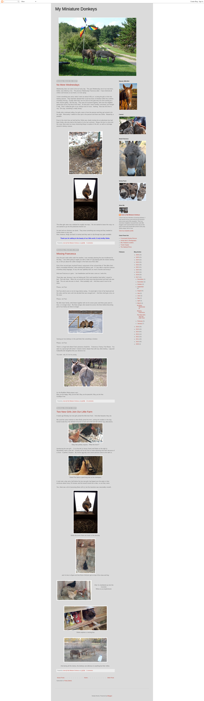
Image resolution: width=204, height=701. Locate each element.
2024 (137, 260)
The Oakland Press (126, 247)
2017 (137, 277)
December (140, 279)
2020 (137, 270)
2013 (137, 334)
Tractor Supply (125, 245)
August (139, 291)
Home (86, 677)
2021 (137, 267)
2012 (137, 336)
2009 (137, 344)
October (139, 284)
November (140, 282)
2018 (137, 274)
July (138, 293)
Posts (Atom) (68, 680)
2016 (137, 326)
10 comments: (90, 401)
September (140, 286)
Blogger (110, 696)
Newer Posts (60, 677)
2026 (137, 255)
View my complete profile (126, 231)
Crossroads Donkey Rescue (129, 238)
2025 (137, 257)
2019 (137, 272)
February (140, 321)
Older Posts (110, 677)
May (138, 298)
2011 (137, 339)
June (139, 296)
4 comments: (89, 243)
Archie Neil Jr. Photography (128, 240)
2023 (137, 262)
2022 (137, 265)
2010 (137, 341)
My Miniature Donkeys (76, 9)
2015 (137, 329)
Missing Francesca (66, 253)
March (139, 303)
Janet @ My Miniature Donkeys (130, 215)
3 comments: (89, 670)
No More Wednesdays (68, 84)
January (139, 323)
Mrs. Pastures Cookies (127, 242)
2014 (137, 331)
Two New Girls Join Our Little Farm (74, 411)
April (138, 301)
